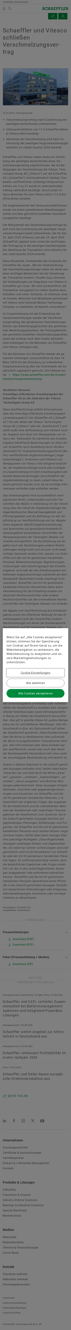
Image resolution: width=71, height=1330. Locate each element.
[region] (35, 665)
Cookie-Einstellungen (35, 673)
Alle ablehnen (35, 683)
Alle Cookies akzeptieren (35, 693)
